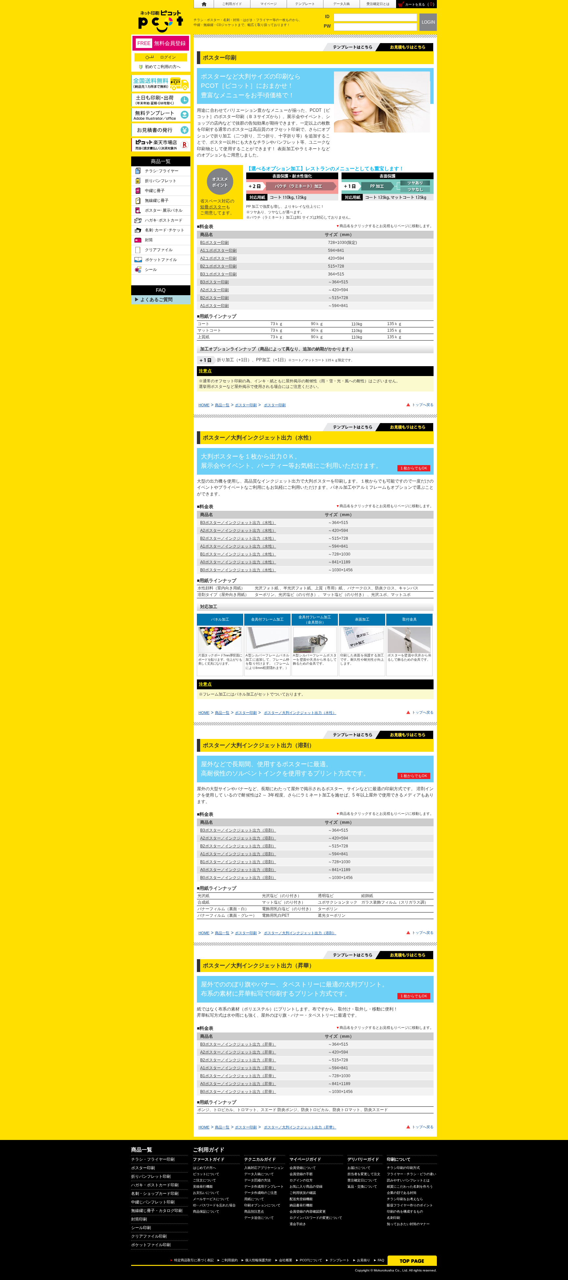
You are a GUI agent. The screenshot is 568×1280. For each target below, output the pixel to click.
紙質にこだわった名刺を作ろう (410, 1186)
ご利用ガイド (232, 4)
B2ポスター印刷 (214, 298)
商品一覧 (222, 405)
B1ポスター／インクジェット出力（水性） (238, 554)
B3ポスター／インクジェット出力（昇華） (238, 1044)
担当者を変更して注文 (363, 1174)
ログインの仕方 (301, 1180)
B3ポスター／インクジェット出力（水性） (238, 522)
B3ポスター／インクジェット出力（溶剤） (238, 830)
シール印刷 (141, 1227)
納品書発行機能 (301, 1205)
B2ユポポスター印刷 (218, 266)
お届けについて (358, 1168)
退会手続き (298, 1224)
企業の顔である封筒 (401, 1193)
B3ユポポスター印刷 (218, 274)
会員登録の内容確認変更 (308, 1211)
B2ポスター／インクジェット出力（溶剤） (238, 846)
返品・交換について (362, 1186)
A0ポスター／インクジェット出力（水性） (238, 562)
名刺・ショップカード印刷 (154, 1193)
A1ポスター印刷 (214, 305)
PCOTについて (311, 1260)
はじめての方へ (204, 1168)
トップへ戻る (423, 405)
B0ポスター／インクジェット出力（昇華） (238, 1091)
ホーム (204, 4)
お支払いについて (206, 1193)
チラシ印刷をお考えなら (405, 1199)
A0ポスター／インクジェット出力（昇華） (238, 1083)
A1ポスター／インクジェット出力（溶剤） (238, 854)
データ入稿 (341, 4)
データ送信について (259, 1218)
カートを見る (415, 4)
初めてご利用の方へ (162, 66)
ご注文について (204, 1180)
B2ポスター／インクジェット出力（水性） (238, 538)
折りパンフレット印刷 (151, 1176)
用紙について (254, 1199)
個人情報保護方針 (258, 1260)
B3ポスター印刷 (214, 282)
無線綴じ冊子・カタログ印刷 (156, 1210)
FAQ (381, 1260)
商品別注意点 (254, 1211)
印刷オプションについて (262, 1205)
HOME (204, 405)
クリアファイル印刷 (149, 1236)
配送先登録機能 (301, 1199)
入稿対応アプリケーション (264, 1168)
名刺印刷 (393, 1218)
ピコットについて (206, 1174)
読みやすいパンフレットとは (408, 1180)
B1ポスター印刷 (214, 242)
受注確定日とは (378, 4)
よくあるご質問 (156, 299)
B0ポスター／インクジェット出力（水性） (238, 570)
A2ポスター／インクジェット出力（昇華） (238, 1052)
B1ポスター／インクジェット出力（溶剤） (238, 862)
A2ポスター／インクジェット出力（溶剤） (238, 838)
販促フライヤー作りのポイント (410, 1205)
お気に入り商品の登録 (306, 1186)
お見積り (363, 1260)
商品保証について (206, 1211)
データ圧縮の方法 (257, 1180)
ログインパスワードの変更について (316, 1218)
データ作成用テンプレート (264, 1186)
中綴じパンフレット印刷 (153, 1202)
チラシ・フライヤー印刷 (153, 1159)
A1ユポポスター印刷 (218, 250)
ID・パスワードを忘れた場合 (214, 1205)
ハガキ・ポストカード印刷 (154, 1185)
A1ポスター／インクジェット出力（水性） (238, 546)
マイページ (268, 4)
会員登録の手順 (301, 1174)
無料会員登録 (161, 43)
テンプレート (305, 4)
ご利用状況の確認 (303, 1193)
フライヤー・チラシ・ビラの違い (411, 1174)
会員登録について (303, 1168)
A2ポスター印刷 (214, 290)
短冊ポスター (213, 206)
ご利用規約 (229, 1260)
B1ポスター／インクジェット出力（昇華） (238, 1076)
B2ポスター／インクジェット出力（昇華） (238, 1060)
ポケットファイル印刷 (151, 1245)
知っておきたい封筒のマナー (408, 1224)
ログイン (168, 57)
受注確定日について (362, 1180)
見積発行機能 (203, 1186)
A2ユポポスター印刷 (218, 258)
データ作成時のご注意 (260, 1193)
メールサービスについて (211, 1199)
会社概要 (285, 1260)
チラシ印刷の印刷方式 (403, 1168)
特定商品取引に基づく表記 (194, 1260)
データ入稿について (259, 1174)
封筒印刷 (139, 1219)
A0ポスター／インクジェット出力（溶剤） (238, 869)
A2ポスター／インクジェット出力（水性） (238, 530)
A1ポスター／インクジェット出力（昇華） (238, 1068)
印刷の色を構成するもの (405, 1211)
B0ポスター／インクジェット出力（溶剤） (238, 877)
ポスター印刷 (246, 405)
